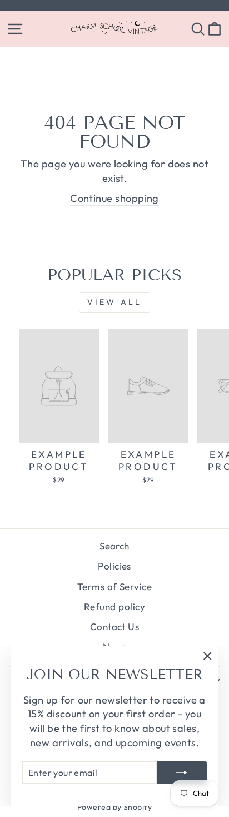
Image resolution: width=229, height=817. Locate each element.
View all (114, 302)
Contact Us (115, 626)
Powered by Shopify (114, 807)
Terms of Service (114, 586)
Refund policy (114, 606)
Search (114, 546)
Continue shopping (114, 198)
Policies (114, 566)
